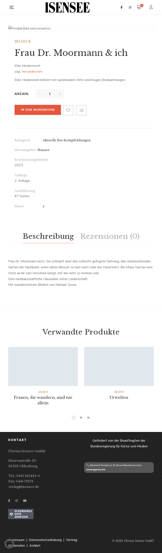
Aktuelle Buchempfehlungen (67, 140)
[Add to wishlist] (68, 110)
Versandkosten (32, 71)
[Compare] (81, 110)
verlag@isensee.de (23, 487)
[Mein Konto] (151, 7)
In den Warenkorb (38, 110)
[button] (9, 543)
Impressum (16, 540)
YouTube (25, 500)
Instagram (130, 7)
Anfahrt (34, 545)
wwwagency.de (95, 469)
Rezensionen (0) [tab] (109, 236)
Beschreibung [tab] (48, 236)
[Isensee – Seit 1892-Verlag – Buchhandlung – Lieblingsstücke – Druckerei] (67, 7)
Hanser (44, 150)
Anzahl (22, 94)
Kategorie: (23, 140)
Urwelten (119, 397)
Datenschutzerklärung (45, 540)
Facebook (122, 7)
